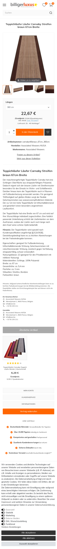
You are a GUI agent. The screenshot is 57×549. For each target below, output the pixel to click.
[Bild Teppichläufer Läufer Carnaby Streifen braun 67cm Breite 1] (7, 90)
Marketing (10, 515)
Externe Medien (13, 518)
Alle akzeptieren (28, 532)
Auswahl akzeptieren (28, 544)
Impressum (6, 502)
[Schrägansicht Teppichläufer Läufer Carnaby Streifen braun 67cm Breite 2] (18, 90)
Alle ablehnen (29, 538)
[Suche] (50, 13)
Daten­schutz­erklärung (45, 505)
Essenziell (10, 510)
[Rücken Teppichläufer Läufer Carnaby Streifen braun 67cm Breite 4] (39, 90)
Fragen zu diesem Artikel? (28, 154)
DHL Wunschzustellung (16, 521)
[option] (14, 358)
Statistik (9, 512)
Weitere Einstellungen (11, 527)
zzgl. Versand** (33, 120)
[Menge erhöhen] (13, 130)
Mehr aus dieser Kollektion (28, 158)
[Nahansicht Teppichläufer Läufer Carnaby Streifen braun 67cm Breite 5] (49, 90)
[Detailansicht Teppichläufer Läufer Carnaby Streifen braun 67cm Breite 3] (28, 90)
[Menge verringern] (13, 133)
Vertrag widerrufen (28, 411)
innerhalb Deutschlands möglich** (30, 453)
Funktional (10, 524)
